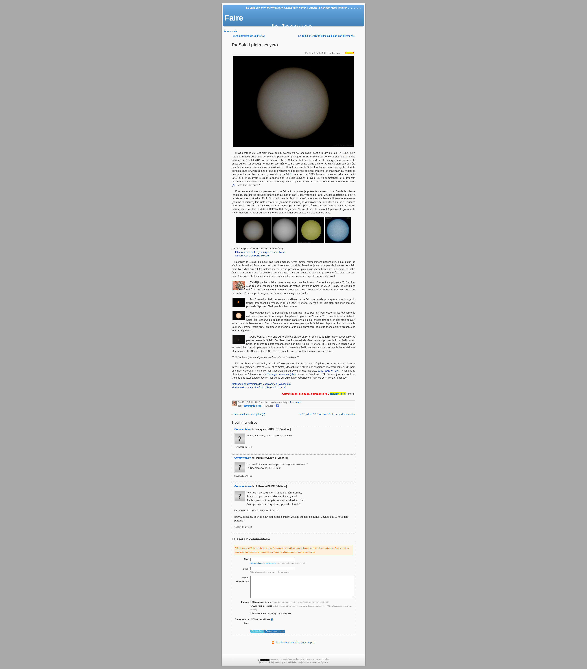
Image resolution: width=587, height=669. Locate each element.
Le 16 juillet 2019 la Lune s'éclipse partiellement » (326, 35)
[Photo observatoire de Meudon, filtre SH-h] (338, 242)
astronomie (249, 405)
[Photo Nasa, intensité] (284, 242)
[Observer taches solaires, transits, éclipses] (239, 289)
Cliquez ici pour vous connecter (263, 563)
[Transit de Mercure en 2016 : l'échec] (239, 343)
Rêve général (339, 7)
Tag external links (261, 619)
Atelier (313, 7)
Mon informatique (272, 7)
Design (277, 662)
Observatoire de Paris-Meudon (252, 255)
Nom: (246, 559)
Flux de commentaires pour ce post (294, 642)
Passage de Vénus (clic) (281, 374)
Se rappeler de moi (262, 602)
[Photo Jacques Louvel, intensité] (253, 242)
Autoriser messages (262, 606)
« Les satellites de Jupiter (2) (249, 35)
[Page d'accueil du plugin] (272, 619)
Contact (263, 662)
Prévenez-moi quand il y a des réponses (272, 613)
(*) (346, 156)
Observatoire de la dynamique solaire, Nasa (260, 252)
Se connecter (231, 31)
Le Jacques (253, 7)
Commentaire (242, 429)
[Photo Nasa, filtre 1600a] (311, 242)
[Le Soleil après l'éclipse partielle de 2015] (239, 319)
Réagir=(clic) (338, 393)
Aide (271, 662)
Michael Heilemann (292, 662)
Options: (245, 602)
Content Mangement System (315, 662)
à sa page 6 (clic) (329, 370)
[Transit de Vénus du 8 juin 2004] (239, 306)
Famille (303, 7)
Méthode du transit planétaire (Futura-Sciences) (259, 387)
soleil (258, 405)
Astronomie (295, 402)
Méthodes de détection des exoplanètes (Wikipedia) (261, 383)
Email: (246, 569)
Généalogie (291, 7)
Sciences (324, 7)
